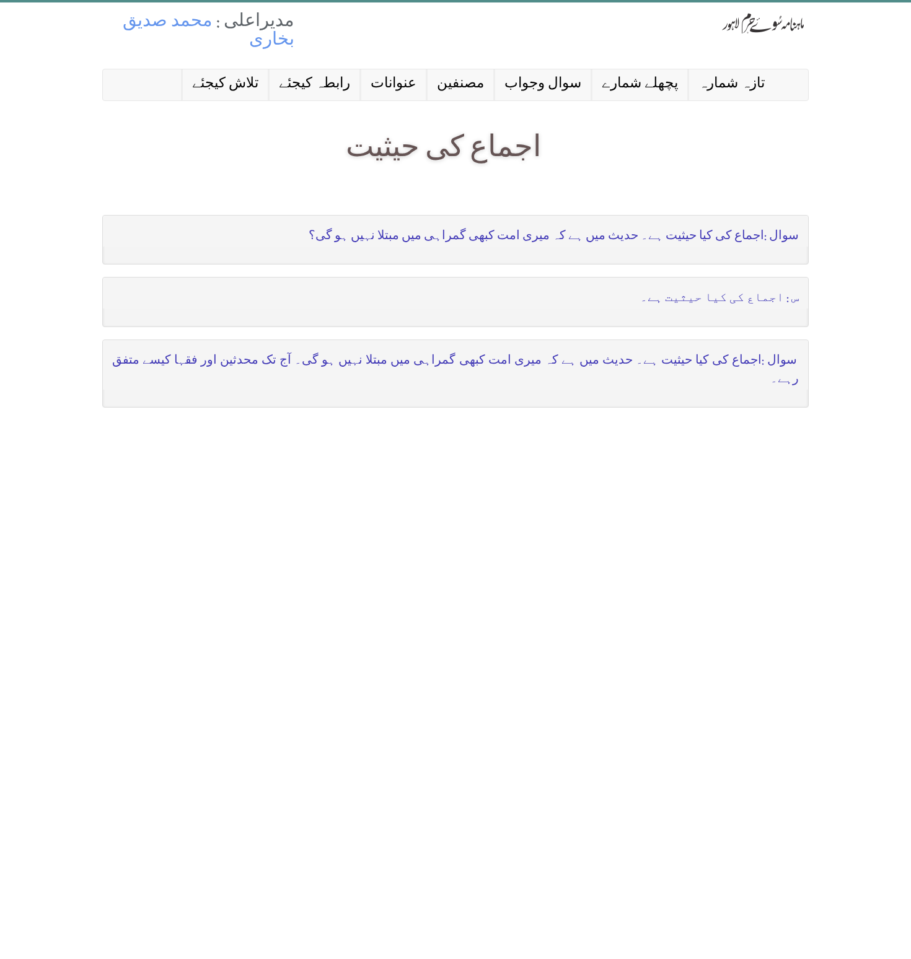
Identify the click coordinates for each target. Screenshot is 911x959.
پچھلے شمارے (640, 84)
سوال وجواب (542, 84)
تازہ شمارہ (731, 84)
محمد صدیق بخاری (208, 32)
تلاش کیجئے (225, 84)
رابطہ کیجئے (314, 84)
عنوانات (393, 84)
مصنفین (460, 84)
